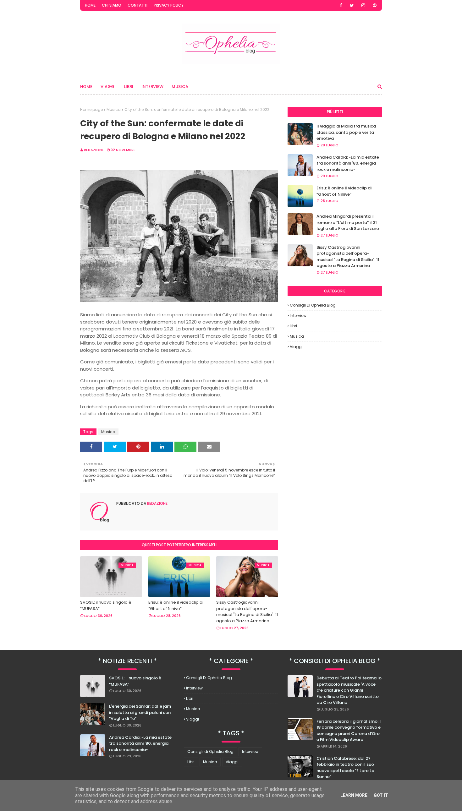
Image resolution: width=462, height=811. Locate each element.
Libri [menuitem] (128, 87)
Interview (298, 315)
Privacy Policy (169, 5)
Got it (381, 795)
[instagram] (363, 5)
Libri (293, 326)
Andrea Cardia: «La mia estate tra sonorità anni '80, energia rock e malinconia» (347, 163)
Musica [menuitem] (180, 87)
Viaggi (296, 346)
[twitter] (352, 5)
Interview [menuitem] (152, 87)
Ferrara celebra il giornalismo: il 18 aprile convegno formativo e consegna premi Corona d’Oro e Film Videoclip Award (349, 730)
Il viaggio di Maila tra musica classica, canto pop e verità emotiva (346, 132)
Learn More (353, 795)
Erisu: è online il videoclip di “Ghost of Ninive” (175, 605)
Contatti (137, 5)
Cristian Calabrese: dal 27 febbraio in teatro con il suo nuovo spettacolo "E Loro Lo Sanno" (345, 767)
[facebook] (341, 5)
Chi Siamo (111, 5)
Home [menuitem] (86, 87)
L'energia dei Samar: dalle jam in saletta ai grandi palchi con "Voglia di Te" (140, 712)
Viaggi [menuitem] (108, 87)
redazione (94, 149)
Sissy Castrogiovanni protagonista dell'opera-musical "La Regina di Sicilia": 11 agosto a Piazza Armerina (247, 611)
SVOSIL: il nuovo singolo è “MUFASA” (105, 605)
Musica (114, 109)
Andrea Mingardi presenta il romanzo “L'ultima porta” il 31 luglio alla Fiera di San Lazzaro (347, 222)
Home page (91, 109)
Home (90, 5)
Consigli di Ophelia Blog (313, 305)
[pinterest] (375, 5)
